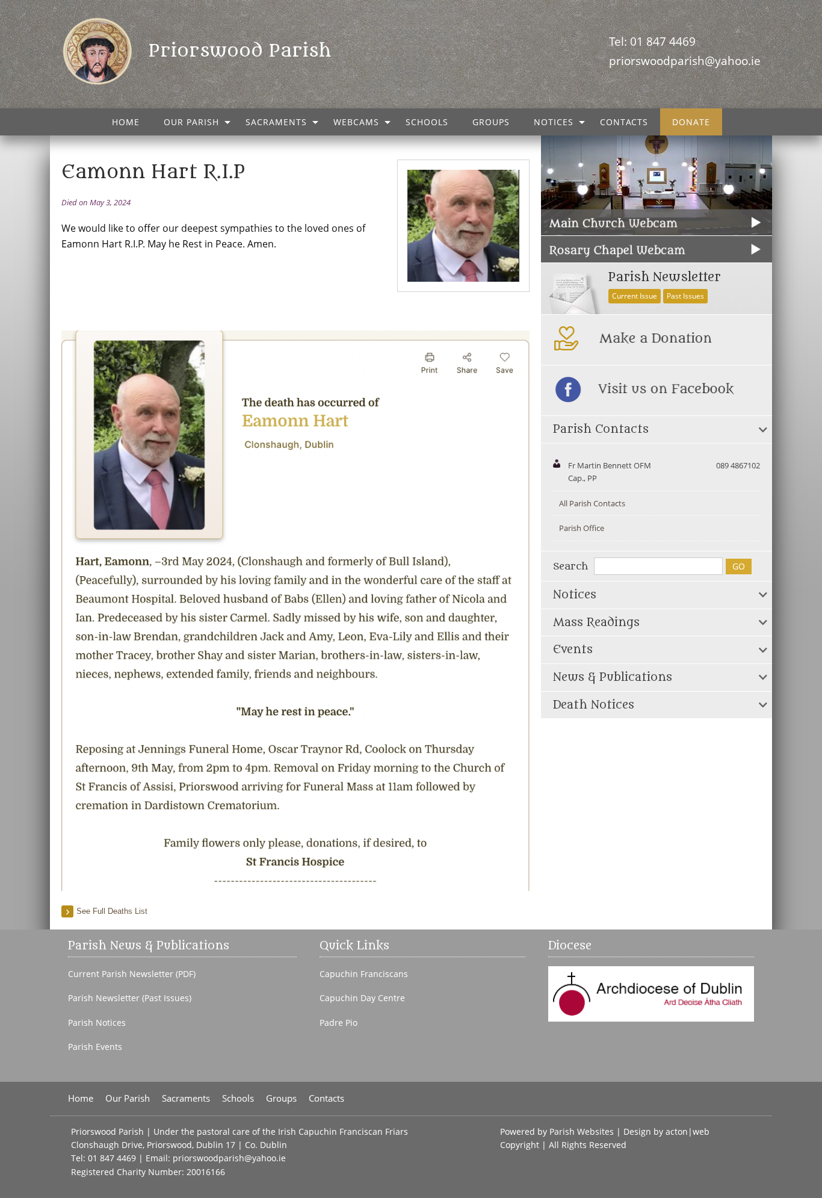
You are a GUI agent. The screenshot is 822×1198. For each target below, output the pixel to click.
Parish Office (581, 528)
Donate (691, 122)
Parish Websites (581, 1131)
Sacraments (276, 122)
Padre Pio (338, 1023)
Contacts (624, 122)
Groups (491, 122)
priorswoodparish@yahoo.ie (685, 60)
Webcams (356, 122)
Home (126, 122)
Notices (553, 122)
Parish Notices (97, 1023)
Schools (427, 122)
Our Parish (191, 122)
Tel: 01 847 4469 (652, 41)
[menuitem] (126, 121)
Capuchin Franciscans (364, 974)
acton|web (687, 1131)
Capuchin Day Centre (362, 998)
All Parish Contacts (592, 503)
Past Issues (685, 296)
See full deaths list (111, 911)
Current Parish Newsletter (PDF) (132, 974)
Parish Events (95, 1047)
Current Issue (634, 296)
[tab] (656, 430)
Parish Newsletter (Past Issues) (129, 998)
